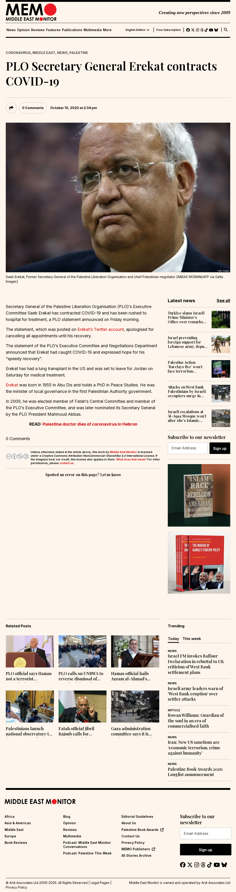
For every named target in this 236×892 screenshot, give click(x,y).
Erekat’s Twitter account (100, 329)
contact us (66, 463)
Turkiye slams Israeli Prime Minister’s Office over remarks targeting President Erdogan (186, 317)
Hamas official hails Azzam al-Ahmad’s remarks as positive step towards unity (134, 676)
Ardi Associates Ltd (215, 883)
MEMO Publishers (135, 849)
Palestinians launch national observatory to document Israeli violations (28, 732)
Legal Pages (100, 883)
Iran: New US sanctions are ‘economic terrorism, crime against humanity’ (194, 748)
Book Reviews (16, 843)
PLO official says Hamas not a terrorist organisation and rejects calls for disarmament (29, 676)
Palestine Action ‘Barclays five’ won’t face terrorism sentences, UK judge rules (185, 366)
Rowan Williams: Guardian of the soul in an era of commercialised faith (196, 721)
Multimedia (93, 30)
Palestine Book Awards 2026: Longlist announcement (195, 772)
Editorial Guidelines (137, 816)
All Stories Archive (136, 855)
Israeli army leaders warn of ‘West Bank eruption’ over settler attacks (195, 694)
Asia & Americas (18, 823)
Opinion (23, 30)
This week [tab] (192, 638)
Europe (10, 836)
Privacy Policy (133, 843)
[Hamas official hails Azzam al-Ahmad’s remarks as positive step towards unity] (135, 651)
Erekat (12, 384)
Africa (10, 816)
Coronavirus (18, 53)
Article (174, 710)
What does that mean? (131, 459)
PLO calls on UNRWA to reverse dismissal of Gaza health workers (81, 676)
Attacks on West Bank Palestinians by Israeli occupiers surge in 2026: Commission (187, 391)
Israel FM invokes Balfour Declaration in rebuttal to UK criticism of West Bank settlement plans (196, 664)
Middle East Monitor (123, 452)
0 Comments (33, 108)
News (11, 30)
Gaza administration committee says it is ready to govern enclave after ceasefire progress (134, 732)
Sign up (220, 448)
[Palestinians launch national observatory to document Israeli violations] (30, 706)
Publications (72, 30)
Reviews (38, 30)
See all (223, 300)
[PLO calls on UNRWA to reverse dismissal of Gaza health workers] (83, 651)
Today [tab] (173, 638)
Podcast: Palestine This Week (87, 853)
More (107, 30)
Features (53, 30)
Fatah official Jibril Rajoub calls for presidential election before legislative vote (80, 732)
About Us (128, 823)
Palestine (78, 53)
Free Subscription (168, 30)
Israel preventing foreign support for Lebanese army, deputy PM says (187, 342)
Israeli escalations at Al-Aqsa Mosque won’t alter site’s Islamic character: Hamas (187, 416)
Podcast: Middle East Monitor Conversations (87, 845)
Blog (66, 816)
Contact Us (130, 836)
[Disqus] (83, 541)
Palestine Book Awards (140, 830)
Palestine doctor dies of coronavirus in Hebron (90, 424)
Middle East (43, 53)
